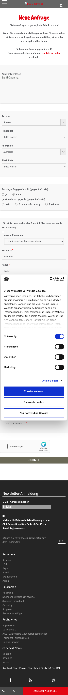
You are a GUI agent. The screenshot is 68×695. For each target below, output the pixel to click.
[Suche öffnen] (61, 6)
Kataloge (7, 657)
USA (4, 564)
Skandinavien (9, 576)
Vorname (7, 250)
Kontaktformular (51, 53)
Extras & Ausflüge (12, 613)
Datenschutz (9, 629)
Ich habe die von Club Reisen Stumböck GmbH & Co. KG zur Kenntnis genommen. (26, 524)
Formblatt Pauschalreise (15, 637)
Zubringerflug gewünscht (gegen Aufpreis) (25, 189)
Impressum (8, 625)
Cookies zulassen (34, 391)
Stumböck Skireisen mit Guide (18, 596)
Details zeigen (49, 380)
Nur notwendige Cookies (34, 413)
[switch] (59, 346)
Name (5, 265)
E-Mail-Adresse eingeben (15, 501)
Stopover (7, 609)
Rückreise (7, 145)
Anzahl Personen (13, 235)
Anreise (6, 116)
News (5, 662)
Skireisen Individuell (13, 601)
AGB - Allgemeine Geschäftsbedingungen (24, 633)
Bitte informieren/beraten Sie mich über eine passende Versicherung (32, 225)
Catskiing (7, 605)
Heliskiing (7, 592)
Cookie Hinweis (10, 642)
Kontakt (6, 653)
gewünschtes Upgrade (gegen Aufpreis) (23, 199)
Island (5, 572)
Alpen (5, 580)
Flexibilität (7, 131)
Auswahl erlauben (34, 402)
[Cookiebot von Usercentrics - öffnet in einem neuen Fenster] (49, 279)
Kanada (6, 560)
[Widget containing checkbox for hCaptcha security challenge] (25, 446)
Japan (5, 568)
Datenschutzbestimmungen (30, 520)
